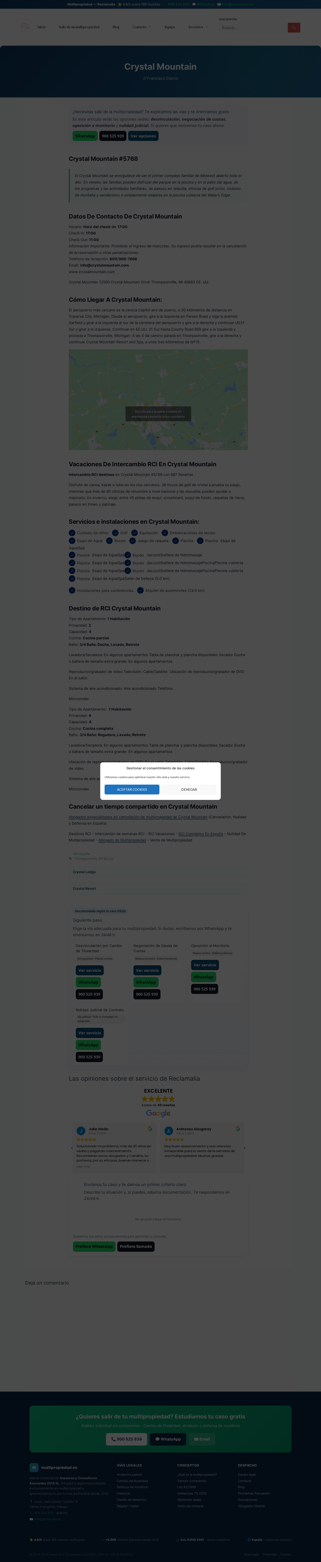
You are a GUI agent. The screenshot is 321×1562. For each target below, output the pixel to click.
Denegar (189, 789)
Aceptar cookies (132, 789)
